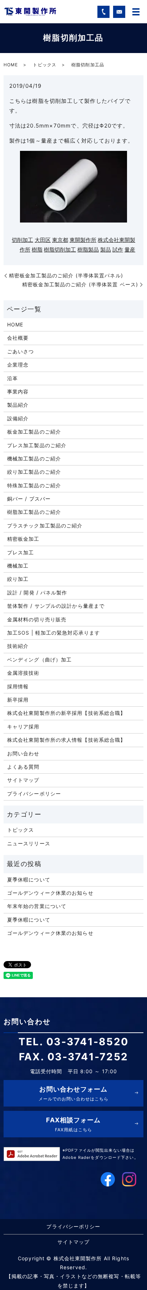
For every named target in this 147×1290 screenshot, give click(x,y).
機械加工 (18, 566)
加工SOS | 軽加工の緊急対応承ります (53, 633)
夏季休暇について (28, 879)
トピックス (44, 64)
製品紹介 (18, 405)
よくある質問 (23, 767)
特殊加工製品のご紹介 (34, 485)
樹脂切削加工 (60, 249)
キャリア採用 (23, 726)
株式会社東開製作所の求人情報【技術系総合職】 (66, 740)
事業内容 (18, 391)
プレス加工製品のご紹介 (36, 445)
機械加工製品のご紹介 (34, 458)
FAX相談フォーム (73, 1124)
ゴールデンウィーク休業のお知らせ (50, 893)
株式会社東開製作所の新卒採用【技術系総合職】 (66, 713)
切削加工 (22, 239)
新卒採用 (18, 700)
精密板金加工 (23, 539)
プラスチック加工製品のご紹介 (45, 525)
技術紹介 (18, 646)
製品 (105, 249)
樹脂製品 (88, 249)
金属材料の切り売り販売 (36, 619)
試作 (117, 249)
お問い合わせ (23, 753)
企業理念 (18, 365)
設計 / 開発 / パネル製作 (37, 592)
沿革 (12, 378)
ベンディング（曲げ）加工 (39, 659)
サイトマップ (23, 780)
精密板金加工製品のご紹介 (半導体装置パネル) (66, 275)
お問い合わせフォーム (74, 1093)
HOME (11, 64)
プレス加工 (20, 552)
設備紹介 (18, 418)
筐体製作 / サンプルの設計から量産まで (56, 606)
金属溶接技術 (23, 673)
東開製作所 (83, 239)
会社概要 (18, 338)
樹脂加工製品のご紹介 (34, 512)
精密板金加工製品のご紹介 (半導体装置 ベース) (80, 284)
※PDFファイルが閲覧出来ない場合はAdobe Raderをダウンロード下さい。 (100, 1154)
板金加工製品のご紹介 (34, 432)
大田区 (43, 239)
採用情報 (18, 686)
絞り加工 (18, 579)
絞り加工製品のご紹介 (34, 472)
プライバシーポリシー (34, 793)
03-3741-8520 (87, 1042)
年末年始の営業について (36, 906)
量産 (130, 249)
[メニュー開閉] (136, 11)
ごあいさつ (20, 351)
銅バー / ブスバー (29, 499)
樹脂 (37, 249)
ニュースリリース (28, 843)
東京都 (60, 239)
